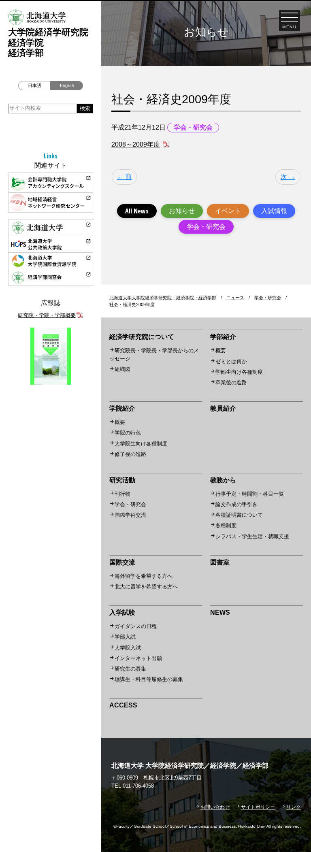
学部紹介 (223, 336)
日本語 (34, 85)
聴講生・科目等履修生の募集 (149, 679)
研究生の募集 (130, 669)
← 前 (124, 176)
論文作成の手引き (236, 504)
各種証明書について (239, 515)
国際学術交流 (130, 515)
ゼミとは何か (231, 361)
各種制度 (225, 525)
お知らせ (182, 210)
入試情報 (274, 210)
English (67, 85)
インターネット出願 (138, 658)
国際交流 (122, 562)
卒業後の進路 (231, 382)
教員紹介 (223, 408)
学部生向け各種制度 (239, 372)
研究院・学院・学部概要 (47, 315)
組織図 (122, 369)
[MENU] (289, 17)
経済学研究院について (141, 336)
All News (137, 211)
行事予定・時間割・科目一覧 (249, 494)
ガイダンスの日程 (136, 626)
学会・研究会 (206, 226)
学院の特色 (128, 433)
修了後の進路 (130, 454)
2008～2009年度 (135, 144)
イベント (228, 210)
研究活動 (122, 480)
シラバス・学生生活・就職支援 (252, 536)
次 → (288, 176)
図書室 (220, 562)
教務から (223, 480)
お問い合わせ (215, 807)
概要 (220, 350)
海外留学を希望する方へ (144, 576)
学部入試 (125, 637)
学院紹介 (122, 408)
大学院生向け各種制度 (141, 444)
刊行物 (122, 494)
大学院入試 (128, 648)
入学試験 (122, 612)
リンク (293, 807)
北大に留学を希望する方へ (146, 587)
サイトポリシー (258, 807)
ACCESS (123, 705)
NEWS (220, 612)
